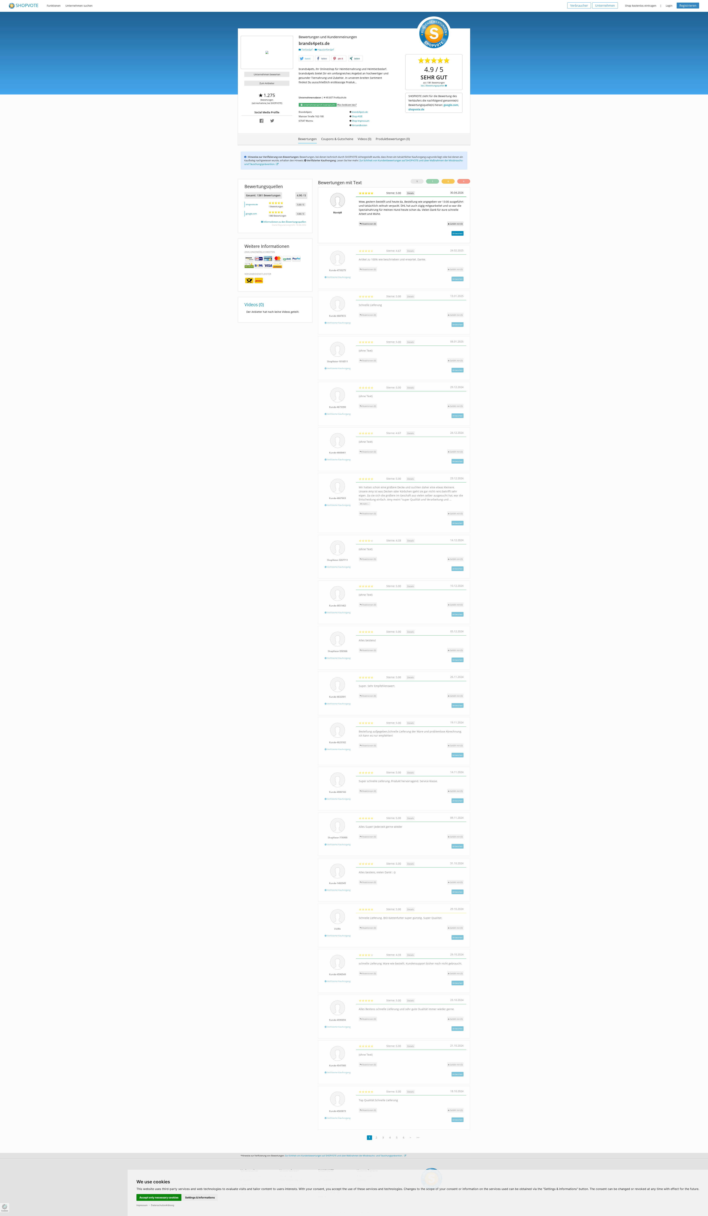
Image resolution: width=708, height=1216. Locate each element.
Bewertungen (307, 139)
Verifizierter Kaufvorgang (338, 277)
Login (669, 5)
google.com (251, 213)
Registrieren (687, 6)
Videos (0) (364, 139)
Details (410, 193)
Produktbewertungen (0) (393, 139)
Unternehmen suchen (79, 5)
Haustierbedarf (325, 49)
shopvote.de (252, 204)
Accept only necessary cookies (158, 1197)
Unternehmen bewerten (267, 74)
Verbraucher (579, 6)
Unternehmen (605, 6)
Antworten (457, 233)
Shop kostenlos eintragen (640, 5)
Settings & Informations (200, 1197)
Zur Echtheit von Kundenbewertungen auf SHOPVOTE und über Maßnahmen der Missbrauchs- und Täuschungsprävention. (344, 1155)
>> (418, 1137)
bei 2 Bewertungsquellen (433, 85)
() (456, 223)
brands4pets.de (360, 111)
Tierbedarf (307, 49)
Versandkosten (359, 125)
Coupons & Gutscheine (337, 139)
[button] (306, 58)
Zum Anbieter (266, 83)
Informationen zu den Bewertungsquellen (284, 221)
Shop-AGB (357, 116)
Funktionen (54, 5)
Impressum (142, 1205)
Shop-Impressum (360, 120)
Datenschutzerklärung (162, 1205)
